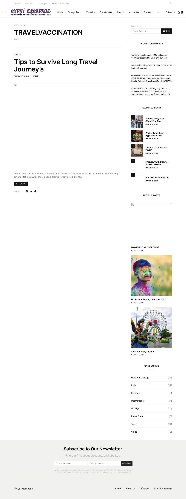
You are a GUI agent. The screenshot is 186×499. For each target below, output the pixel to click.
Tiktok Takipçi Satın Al (141, 55)
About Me (134, 12)
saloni (36, 76)
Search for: (136, 26)
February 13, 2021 (22, 76)
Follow (169, 12)
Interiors (29, 3)
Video (134, 431)
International (137, 400)
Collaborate (106, 12)
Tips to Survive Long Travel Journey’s (56, 65)
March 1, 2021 (151, 139)
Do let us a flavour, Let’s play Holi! (148, 299)
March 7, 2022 (151, 124)
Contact (148, 12)
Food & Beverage (60, 3)
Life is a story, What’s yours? (156, 148)
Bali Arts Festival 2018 (156, 177)
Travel (17, 3)
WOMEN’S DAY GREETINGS (145, 247)
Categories (73, 12)
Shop (119, 12)
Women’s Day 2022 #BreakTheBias (155, 119)
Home (60, 12)
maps (133, 65)
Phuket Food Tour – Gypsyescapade (155, 134)
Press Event (137, 416)
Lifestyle (43, 3)
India (133, 385)
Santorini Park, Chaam (142, 351)
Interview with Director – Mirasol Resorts (157, 163)
